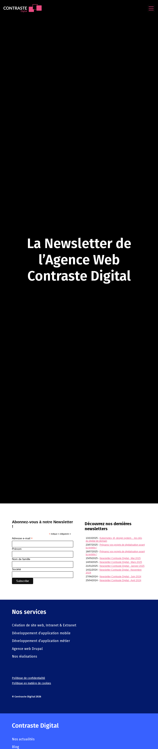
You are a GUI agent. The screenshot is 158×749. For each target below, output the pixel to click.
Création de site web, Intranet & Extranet (44, 625)
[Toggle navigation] (151, 8)
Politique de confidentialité (28, 678)
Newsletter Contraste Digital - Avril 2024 (120, 580)
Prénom (17, 548)
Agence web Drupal (27, 649)
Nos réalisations (24, 657)
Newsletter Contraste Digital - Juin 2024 (120, 576)
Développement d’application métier (41, 641)
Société (16, 569)
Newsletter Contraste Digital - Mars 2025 (121, 562)
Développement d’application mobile (41, 633)
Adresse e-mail (22, 538)
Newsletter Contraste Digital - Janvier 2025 (122, 566)
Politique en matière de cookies (31, 683)
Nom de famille (21, 559)
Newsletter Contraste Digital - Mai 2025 (120, 558)
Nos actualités (23, 739)
